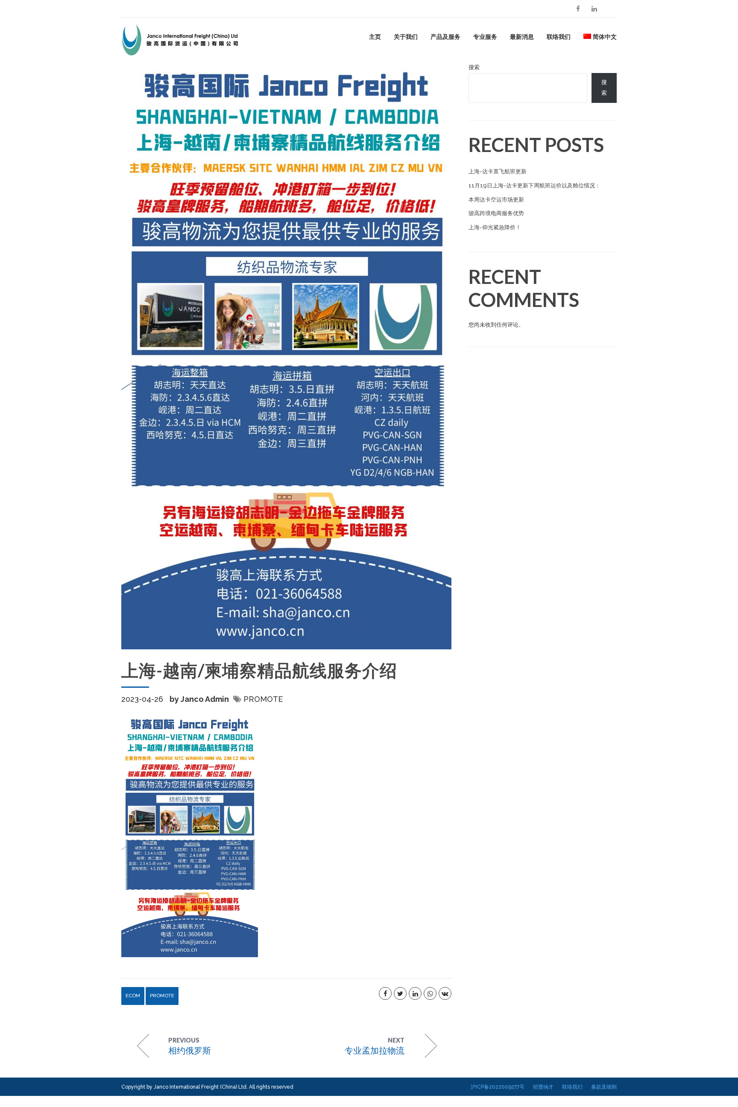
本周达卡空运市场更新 (496, 199)
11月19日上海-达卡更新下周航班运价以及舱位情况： (534, 185)
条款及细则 (604, 1087)
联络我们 (559, 36)
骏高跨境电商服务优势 (496, 213)
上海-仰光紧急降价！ (495, 227)
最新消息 (522, 36)
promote (263, 699)
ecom (133, 996)
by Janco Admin (199, 699)
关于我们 (406, 36)
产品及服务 (445, 36)
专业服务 (485, 36)
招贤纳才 (543, 1087)
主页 (375, 36)
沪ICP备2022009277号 (497, 1087)
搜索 (474, 67)
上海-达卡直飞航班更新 (498, 171)
